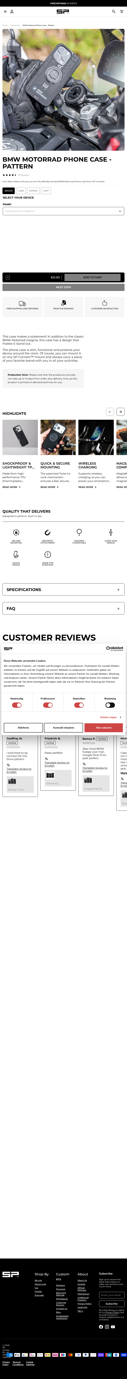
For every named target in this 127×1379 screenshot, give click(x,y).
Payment (60, 1289)
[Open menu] (5, 11)
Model (7, 204)
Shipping (60, 1285)
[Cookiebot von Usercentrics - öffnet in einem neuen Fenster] (108, 648)
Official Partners (82, 1289)
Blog (58, 1312)
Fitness (38, 1291)
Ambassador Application (62, 1317)
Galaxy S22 (15, 25)
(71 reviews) (23, 175)
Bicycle (38, 1280)
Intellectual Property (83, 1298)
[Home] (63, 11)
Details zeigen (108, 717)
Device (9, 190)
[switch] (48, 705)
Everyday (39, 1295)
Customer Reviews (61, 1303)
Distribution (83, 1294)
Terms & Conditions (18, 1363)
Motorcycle (40, 1284)
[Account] (12, 11)
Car (36, 1288)
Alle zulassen (103, 727)
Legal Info (82, 1307)
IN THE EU (63, 3)
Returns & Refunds (61, 1294)
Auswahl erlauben (63, 727)
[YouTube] (113, 1327)
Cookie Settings (30, 1363)
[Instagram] (107, 1327)
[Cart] (121, 11)
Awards (81, 1284)
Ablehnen (23, 727)
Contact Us (61, 1309)
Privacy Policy (85, 1304)
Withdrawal (62, 1299)
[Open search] (113, 11)
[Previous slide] (110, 412)
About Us (82, 1280)
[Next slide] (121, 412)
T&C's (80, 1311)
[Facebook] (101, 1327)
